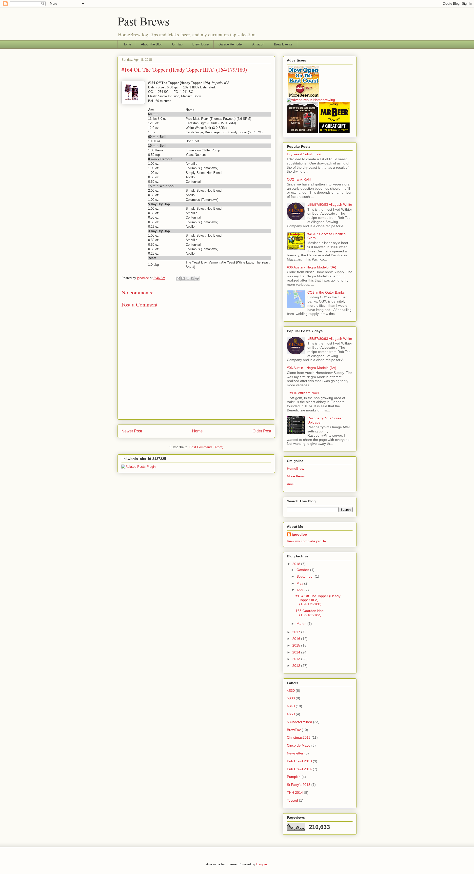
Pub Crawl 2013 (299, 761)
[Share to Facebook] (192, 278)
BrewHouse (200, 44)
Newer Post (131, 431)
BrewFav (294, 730)
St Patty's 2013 (298, 785)
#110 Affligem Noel (304, 393)
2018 (296, 564)
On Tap (177, 44)
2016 (296, 639)
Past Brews (144, 21)
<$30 (291, 690)
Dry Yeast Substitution (304, 154)
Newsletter (295, 753)
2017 (296, 632)
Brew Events (283, 44)
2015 (296, 645)
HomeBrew (295, 468)
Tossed (292, 800)
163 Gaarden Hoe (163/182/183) (310, 613)
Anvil (290, 484)
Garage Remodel (230, 44)
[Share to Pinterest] (197, 278)
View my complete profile (306, 541)
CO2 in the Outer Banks (326, 292)
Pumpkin (293, 777)
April (300, 590)
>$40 (291, 706)
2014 (296, 652)
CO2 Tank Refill (299, 179)
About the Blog (151, 44)
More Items (296, 476)
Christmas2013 (299, 737)
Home (127, 44)
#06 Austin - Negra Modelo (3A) (311, 267)
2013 (296, 659)
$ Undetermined (299, 722)
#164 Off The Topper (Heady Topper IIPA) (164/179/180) (318, 600)
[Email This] (178, 278)
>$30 (291, 698)
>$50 (291, 714)
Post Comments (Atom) (206, 447)
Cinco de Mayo (298, 745)
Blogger (261, 864)
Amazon (258, 44)
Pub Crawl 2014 (299, 769)
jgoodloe (299, 534)
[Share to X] (187, 278)
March (301, 624)
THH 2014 (295, 792)
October (303, 570)
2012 (296, 666)
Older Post (262, 431)
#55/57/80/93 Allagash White (329, 204)
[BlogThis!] (182, 278)
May (300, 583)
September (305, 576)
